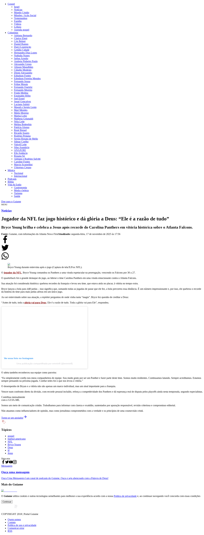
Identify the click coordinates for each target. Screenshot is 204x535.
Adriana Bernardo (23, 35)
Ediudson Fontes (22, 75)
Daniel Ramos (21, 44)
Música (11, 170)
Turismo (18, 193)
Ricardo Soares (21, 133)
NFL (10, 441)
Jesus (10, 453)
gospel (11, 436)
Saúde (17, 196)
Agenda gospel (21, 29)
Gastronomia (20, 187)
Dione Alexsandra (23, 72)
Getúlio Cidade (21, 49)
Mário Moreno (21, 113)
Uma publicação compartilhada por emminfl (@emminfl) (44, 363)
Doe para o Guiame (11, 201)
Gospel (11, 4)
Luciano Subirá (21, 104)
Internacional (20, 176)
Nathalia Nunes (22, 55)
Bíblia (11, 181)
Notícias (18, 9)
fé (9, 450)
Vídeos (17, 24)
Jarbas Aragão (21, 58)
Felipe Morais (21, 84)
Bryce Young (14, 444)
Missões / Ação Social (25, 15)
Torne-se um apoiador (12, 417)
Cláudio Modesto (22, 70)
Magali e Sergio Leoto (25, 107)
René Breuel (20, 130)
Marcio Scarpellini (23, 164)
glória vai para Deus (35, 302)
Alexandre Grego (23, 64)
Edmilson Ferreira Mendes (27, 78)
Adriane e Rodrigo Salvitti (27, 158)
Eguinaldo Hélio (22, 95)
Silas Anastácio (21, 147)
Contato (12, 522)
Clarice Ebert (20, 38)
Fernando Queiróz (23, 87)
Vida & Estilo (14, 184)
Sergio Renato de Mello (26, 138)
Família (18, 21)
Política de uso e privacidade (22, 525)
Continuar (7, 502)
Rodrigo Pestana (22, 136)
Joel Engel (19, 98)
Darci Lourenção (22, 47)
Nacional (18, 173)
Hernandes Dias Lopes (25, 52)
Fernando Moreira (23, 90)
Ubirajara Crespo (22, 167)
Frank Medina (21, 92)
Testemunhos (20, 18)
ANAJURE (20, 150)
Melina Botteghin (23, 124)
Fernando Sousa (22, 81)
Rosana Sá (19, 156)
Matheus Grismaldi (23, 118)
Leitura (17, 26)
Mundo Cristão (21, 12)
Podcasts (12, 179)
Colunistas (13, 32)
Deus (10, 447)
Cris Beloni (20, 41)
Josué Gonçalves (22, 101)
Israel (16, 6)
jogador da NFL (13, 272)
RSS (10, 531)
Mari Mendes (20, 110)
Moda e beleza (21, 190)
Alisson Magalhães (23, 67)
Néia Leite (19, 121)
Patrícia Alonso (21, 127)
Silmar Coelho (21, 141)
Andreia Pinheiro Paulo (26, 61)
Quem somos (14, 519)
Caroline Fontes (22, 161)
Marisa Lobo (20, 115)
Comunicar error (16, 528)
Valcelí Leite (20, 144)
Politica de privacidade (125, 496)
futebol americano (17, 438)
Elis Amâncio (21, 153)
